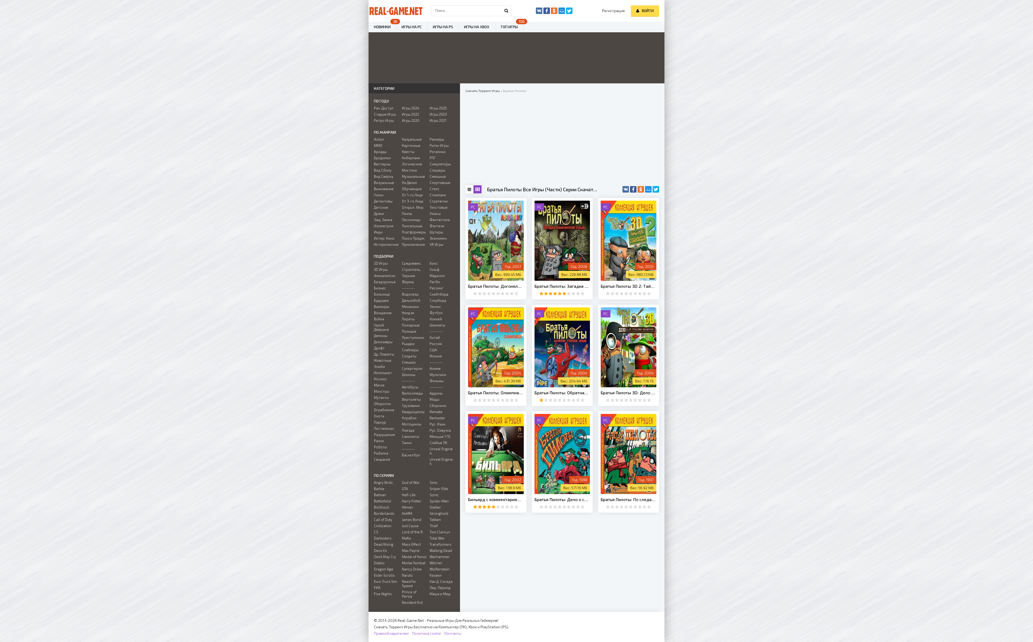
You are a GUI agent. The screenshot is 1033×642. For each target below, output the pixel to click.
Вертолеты (411, 399)
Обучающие (412, 189)
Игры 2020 (410, 120)
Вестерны (382, 164)
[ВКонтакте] (625, 189)
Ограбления (384, 410)
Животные (382, 360)
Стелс (435, 189)
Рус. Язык (437, 424)
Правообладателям (391, 633)
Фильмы (437, 381)
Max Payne (411, 550)
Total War (437, 538)
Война (379, 319)
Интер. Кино (384, 238)
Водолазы (410, 294)
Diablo (379, 563)
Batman (380, 495)
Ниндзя (408, 313)
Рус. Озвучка (440, 430)
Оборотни (382, 404)
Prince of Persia (409, 594)
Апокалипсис (385, 276)
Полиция (409, 331)
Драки (379, 213)
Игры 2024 (410, 108)
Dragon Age (383, 569)
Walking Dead (441, 550)
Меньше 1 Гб (440, 436)
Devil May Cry (385, 557)
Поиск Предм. (413, 238)
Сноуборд (438, 300)
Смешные (438, 176)
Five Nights (383, 594)
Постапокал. (384, 428)
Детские (381, 207)
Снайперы (410, 350)
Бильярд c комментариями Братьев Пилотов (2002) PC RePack (496, 499)
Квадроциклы (413, 412)
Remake (436, 412)
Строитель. (411, 269)
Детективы (383, 201)
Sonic (434, 495)
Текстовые (439, 207)
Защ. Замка (383, 220)
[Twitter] (656, 189)
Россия (436, 344)
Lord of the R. (412, 532)
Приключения (413, 244)
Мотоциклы (411, 424)
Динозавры (383, 342)
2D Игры (381, 263)
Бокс (434, 263)
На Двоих (409, 182)
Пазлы (407, 213)
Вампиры (381, 306)
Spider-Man (439, 501)
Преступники (413, 337)
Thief (434, 526)
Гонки (378, 195)
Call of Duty (383, 519)
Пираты (408, 319)
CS (376, 532)
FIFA (377, 588)
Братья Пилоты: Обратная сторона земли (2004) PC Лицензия (562, 392)
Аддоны (436, 393)
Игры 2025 (438, 108)
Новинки (382, 26)
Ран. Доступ (383, 108)
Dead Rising (383, 544)
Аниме (435, 368)
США (433, 350)
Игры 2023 (438, 114)
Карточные (411, 145)
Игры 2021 (438, 120)
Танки (407, 443)
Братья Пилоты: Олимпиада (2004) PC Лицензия (496, 392)
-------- (408, 288)
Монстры (381, 391)
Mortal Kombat (413, 563)
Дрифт (379, 348)
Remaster (437, 418)
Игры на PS (443, 26)
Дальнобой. (411, 300)
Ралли (379, 441)
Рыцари (408, 344)
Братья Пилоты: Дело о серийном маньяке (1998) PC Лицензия (562, 499)
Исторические (386, 244)
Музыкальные (413, 176)
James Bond (411, 519)
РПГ (433, 158)
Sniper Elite (439, 489)
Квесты (408, 152)
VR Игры (436, 244)
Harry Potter (411, 501)
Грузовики (411, 405)
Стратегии (439, 201)
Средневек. (411, 263)
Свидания (382, 459)
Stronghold (439, 513)
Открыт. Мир (412, 207)
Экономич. (438, 238)
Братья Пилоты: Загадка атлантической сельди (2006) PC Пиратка (562, 286)
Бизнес (380, 288)
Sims (433, 482)
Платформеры (414, 232)
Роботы (380, 447)
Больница (382, 294)
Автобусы (410, 387)
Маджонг (437, 276)
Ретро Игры (384, 120)
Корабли (409, 418)
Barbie (379, 489)
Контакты (452, 633)
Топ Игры (509, 26)
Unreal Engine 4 (441, 451)
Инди (378, 232)
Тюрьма (408, 276)
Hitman (407, 507)
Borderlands (384, 513)
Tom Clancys (440, 532)
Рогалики (437, 152)
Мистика (409, 170)
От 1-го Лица (412, 195)
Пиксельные (412, 226)
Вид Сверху (383, 176)
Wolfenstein (440, 569)
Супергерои (412, 368)
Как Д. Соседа (441, 581)
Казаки (435, 575)
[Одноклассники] (641, 189)
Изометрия (383, 226)
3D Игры (381, 269)
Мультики (438, 375)
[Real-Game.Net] (395, 11)
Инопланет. (383, 373)
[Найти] (506, 10)
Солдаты (409, 356)
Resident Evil (412, 602)
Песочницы (411, 220)
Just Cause (410, 526)
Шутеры (436, 232)
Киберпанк (411, 158)
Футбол (436, 313)
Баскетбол (411, 455)
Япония (436, 356)
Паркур (380, 422)
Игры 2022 (410, 114)
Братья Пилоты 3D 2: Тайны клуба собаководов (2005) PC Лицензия (628, 286)
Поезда (408, 430)
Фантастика (440, 220)
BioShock (381, 507)
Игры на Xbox (476, 26)
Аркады (380, 152)
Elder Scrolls (384, 575)
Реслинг (436, 288)
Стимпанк (438, 195)
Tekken (435, 519)
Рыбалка (381, 453)
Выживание (384, 189)
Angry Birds (383, 482)
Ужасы (435, 213)
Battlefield (382, 501)
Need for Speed (409, 583)
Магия (379, 385)
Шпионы (408, 375)
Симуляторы (440, 164)
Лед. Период (440, 588)
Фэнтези (437, 226)
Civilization (382, 526)
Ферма (408, 282)
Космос (380, 379)
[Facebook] (633, 189)
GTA (405, 489)
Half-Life (409, 495)
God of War (411, 482)
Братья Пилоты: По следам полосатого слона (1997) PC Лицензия (628, 499)
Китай (435, 337)
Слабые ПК (438, 443)
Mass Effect (411, 544)
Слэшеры (437, 170)
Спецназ (409, 362)
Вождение (383, 313)
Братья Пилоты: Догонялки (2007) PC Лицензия (496, 286)
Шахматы (437, 325)
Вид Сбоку (382, 170)
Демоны (380, 336)
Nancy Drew (412, 569)
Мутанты (381, 397)
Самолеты (410, 436)
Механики (410, 306)
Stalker (435, 507)
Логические (412, 164)
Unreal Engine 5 (441, 461)
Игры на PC (412, 26)
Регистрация (613, 10)
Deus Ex (380, 550)
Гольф (434, 269)
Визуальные (384, 182)
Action (379, 139)
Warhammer (440, 557)
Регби (435, 282)
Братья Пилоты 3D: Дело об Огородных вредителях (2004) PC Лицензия (628, 392)
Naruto (407, 575)
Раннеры (437, 139)
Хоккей (436, 319)
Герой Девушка (381, 327)
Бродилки (382, 158)
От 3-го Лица (412, 201)
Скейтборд (439, 294)
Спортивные (440, 182)
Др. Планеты (384, 354)
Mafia (406, 538)
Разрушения (384, 434)
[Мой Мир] (648, 189)
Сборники (438, 405)
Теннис (435, 306)
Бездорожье (385, 282)
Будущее (381, 300)
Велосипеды (412, 393)
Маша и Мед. (440, 594)
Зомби (379, 366)
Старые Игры (385, 114)
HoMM (407, 513)
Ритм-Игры (439, 145)
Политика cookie (426, 633)
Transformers (440, 544)
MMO (378, 145)
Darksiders (382, 538)
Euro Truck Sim (385, 581)
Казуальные (412, 139)
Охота (379, 416)
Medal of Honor (414, 557)
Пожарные (411, 325)
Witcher (436, 563)
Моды (434, 399)
